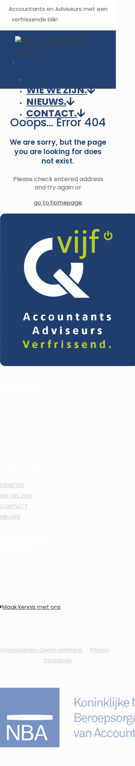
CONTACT (14, 506)
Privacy (100, 650)
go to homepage (58, 202)
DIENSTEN (12, 485)
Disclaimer (58, 660)
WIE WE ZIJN (16, 496)
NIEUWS (10, 517)
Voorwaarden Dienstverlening (41, 650)
